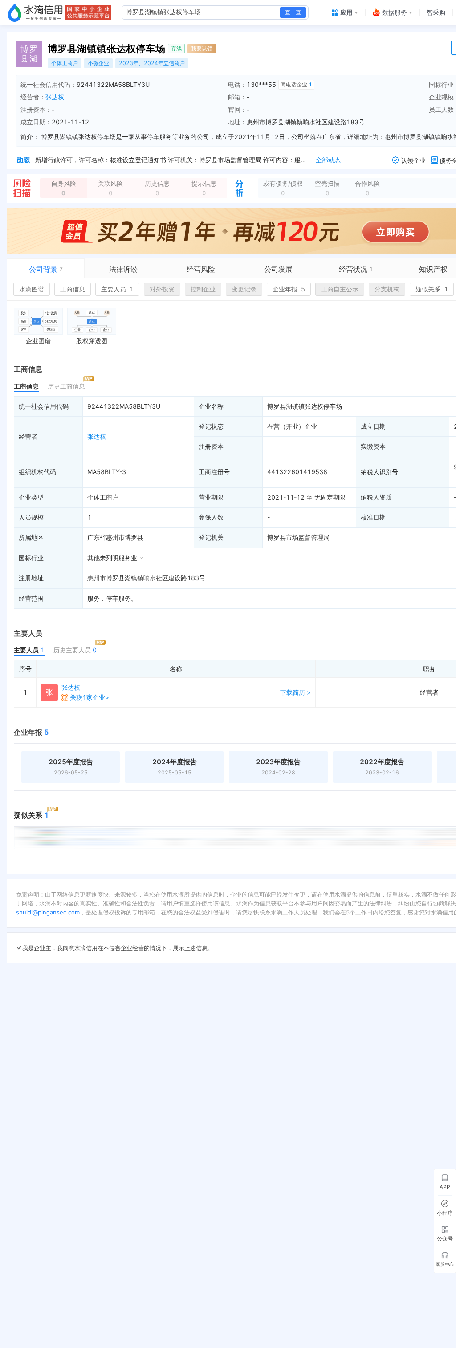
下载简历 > (295, 692)
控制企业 (203, 289)
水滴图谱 (31, 289)
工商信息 (72, 289)
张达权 (54, 97)
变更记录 (244, 289)
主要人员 (117, 289)
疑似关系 (431, 289)
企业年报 (289, 289)
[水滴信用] (35, 12)
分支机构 (387, 289)
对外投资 (162, 289)
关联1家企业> (89, 697)
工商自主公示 (339, 289)
